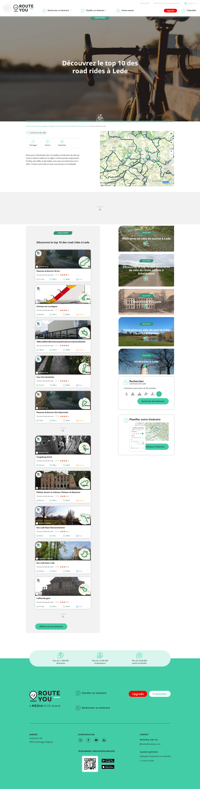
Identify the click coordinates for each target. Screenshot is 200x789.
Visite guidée (145, 3)
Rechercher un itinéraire (96, 707)
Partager (33, 145)
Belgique (45, 126)
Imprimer (62, 145)
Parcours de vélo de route (34, 126)
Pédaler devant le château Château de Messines (58, 492)
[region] (137, 158)
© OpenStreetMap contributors (164, 185)
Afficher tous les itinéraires (51, 626)
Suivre (47, 145)
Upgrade (170, 10)
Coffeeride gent (43, 598)
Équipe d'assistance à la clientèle (156, 756)
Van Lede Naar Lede (45, 563)
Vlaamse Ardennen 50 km (48, 271)
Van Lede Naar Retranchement (50, 527)
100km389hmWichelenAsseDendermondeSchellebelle (60, 341)
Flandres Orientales (62, 126)
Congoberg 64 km (44, 457)
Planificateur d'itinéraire (154, 446)
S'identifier (160, 694)
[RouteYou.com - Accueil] (23, 8)
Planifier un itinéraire (94, 693)
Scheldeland (72, 126)
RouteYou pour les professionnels (167, 3)
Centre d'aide (148, 760)
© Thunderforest (151, 185)
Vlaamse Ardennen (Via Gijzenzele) (52, 412)
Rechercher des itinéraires (153, 401)
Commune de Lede (83, 126)
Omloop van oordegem (46, 306)
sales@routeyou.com (151, 744)
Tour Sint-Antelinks (45, 377)
